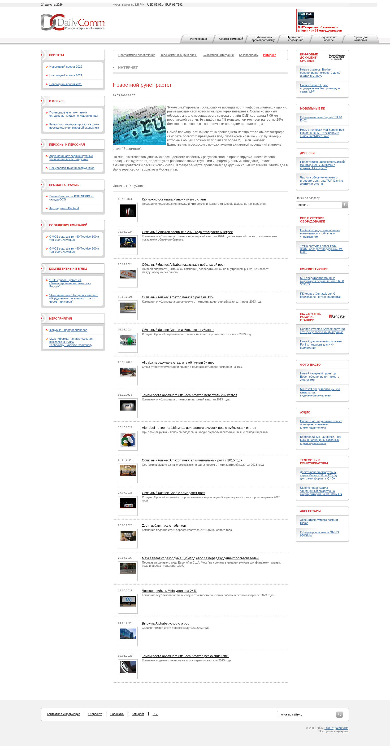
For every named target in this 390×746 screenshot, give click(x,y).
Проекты (56, 55)
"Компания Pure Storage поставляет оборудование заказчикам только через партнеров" (73, 298)
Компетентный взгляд (68, 268)
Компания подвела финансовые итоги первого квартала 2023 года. (187, 660)
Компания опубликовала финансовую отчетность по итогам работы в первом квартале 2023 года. (208, 595)
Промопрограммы (64, 184)
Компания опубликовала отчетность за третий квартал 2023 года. (186, 399)
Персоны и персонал (67, 144)
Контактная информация (63, 714)
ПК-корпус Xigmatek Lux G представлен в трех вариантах (320, 295)
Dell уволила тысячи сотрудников (71, 167)
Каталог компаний (231, 38)
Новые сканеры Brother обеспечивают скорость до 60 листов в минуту (320, 72)
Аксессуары (310, 511)
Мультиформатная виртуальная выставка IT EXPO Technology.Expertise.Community (71, 342)
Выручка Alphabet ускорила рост (166, 623)
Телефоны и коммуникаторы (314, 462)
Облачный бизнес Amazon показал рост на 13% (178, 297)
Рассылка (117, 714)
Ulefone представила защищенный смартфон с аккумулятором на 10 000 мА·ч (321, 491)
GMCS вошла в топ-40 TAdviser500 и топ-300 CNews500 (74, 238)
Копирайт (138, 714)
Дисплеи (307, 153)
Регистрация (198, 38)
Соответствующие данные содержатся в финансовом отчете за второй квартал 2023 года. (203, 464)
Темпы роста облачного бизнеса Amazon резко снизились (185, 656)
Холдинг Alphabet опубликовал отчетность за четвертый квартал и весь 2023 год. (197, 334)
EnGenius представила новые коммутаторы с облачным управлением (320, 233)
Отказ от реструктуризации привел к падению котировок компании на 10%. (192, 366)
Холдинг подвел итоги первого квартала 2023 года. (176, 627)
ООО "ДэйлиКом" (336, 728)
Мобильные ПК (312, 108)
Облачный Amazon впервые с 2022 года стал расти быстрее (187, 232)
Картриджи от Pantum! (64, 208)
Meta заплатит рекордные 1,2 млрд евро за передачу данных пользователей (200, 558)
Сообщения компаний (68, 225)
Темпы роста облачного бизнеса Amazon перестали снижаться (189, 395)
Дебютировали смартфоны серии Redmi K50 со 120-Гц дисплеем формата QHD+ (318, 475)
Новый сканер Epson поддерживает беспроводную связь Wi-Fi (320, 88)
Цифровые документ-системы (309, 57)
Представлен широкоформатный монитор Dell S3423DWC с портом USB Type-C (322, 165)
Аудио (305, 412)
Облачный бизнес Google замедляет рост (173, 493)
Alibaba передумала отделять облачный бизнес (178, 362)
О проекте (95, 714)
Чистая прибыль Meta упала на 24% (169, 591)
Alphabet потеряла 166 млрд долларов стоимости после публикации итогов (199, 428)
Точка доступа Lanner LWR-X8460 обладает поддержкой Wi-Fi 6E (321, 249)
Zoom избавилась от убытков (164, 525)
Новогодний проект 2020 (65, 84)
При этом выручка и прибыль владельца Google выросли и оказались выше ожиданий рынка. (205, 432)
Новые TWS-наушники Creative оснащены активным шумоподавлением (321, 424)
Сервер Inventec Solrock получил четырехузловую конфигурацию (322, 330)
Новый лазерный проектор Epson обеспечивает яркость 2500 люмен (319, 376)
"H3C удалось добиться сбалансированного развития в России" (70, 283)
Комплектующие (314, 269)
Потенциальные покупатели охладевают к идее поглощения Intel (73, 114)
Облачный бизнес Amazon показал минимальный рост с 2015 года (192, 460)
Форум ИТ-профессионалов (68, 329)
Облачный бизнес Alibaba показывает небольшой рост (183, 265)
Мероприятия (60, 318)
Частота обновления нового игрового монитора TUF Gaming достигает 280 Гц (321, 180)
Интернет (128, 68)
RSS (155, 714)
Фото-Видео (310, 364)
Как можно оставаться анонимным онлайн (174, 199)
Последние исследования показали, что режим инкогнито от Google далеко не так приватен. (204, 203)
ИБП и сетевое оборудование (312, 220)
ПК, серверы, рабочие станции (310, 317)
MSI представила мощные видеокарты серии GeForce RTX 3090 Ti (322, 281)
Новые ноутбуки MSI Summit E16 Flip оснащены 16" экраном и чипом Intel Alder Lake (322, 133)
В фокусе (56, 101)
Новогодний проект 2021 (65, 75)
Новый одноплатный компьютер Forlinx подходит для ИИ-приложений (321, 344)
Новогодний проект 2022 (65, 66)
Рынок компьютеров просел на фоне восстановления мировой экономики (74, 126)
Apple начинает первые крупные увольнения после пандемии (71, 157)
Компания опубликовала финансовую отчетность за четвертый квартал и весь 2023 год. (202, 301)
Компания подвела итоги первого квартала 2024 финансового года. (187, 529)
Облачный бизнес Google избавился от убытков (178, 330)
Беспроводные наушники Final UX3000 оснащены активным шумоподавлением (320, 440)
